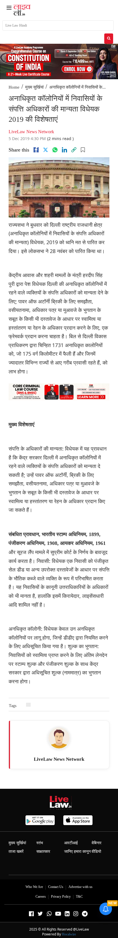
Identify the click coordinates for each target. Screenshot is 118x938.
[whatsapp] (55, 149)
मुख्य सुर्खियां (34, 87)
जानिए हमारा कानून (77, 851)
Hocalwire (69, 934)
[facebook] (36, 149)
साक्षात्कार (43, 851)
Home (14, 87)
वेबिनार (96, 843)
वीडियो (96, 851)
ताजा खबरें (16, 851)
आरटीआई (71, 843)
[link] (73, 149)
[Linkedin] (64, 149)
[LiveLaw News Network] (59, 737)
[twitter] (45, 149)
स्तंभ (39, 843)
